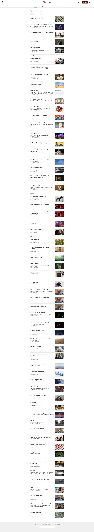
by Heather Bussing (34, 161)
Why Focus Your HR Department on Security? (41, 479)
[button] (35, 6)
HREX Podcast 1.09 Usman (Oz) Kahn (39, 297)
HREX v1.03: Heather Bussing (37, 428)
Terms (52, 524)
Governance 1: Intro (35, 47)
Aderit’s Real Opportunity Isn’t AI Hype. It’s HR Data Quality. (41, 26)
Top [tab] (35, 13)
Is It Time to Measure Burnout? (38, 196)
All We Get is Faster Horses (37, 371)
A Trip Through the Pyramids (35, 84)
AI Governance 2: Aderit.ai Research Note (40, 40)
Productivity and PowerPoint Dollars (39, 17)
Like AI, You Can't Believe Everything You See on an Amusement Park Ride (40, 136)
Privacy (49, 524)
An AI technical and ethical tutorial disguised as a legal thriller (42, 414)
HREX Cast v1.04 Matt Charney (38, 395)
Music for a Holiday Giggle (35, 445)
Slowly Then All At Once (36, 452)
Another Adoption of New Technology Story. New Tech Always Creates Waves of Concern (40, 109)
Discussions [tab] (39, 13)
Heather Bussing (36, 162)
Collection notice (57, 524)
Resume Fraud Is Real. (35, 58)
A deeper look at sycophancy (35, 231)
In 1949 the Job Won (35, 142)
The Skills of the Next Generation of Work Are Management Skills (41, 125)
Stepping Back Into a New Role (36, 453)
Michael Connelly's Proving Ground (39, 413)
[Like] (31, 29)
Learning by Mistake (35, 346)
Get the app (52, 526)
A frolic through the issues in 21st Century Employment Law (41, 429)
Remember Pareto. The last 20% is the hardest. (39, 489)
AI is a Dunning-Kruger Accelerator (37, 116)
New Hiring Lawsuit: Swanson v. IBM (39, 159)
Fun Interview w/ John (35, 436)
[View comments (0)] (38, 29)
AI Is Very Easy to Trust (36, 379)
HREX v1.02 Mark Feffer (36, 495)
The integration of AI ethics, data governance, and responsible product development (39, 389)
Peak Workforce (34, 90)
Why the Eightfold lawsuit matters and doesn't (42, 338)
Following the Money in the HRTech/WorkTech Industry (40, 314)
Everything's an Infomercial (37, 185)
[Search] (78, 2)
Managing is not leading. (35, 365)
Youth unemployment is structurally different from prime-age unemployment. (41, 179)
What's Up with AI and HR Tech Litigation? (40, 222)
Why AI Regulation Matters (37, 471)
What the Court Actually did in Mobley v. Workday (40, 248)
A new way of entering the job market (39, 204)
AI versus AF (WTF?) (35, 405)
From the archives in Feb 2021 (36, 465)
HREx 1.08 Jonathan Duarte (37, 305)
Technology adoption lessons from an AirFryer (39, 406)
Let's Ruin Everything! (35, 512)
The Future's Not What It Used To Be (39, 74)
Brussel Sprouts (34, 263)
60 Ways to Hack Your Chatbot (38, 330)
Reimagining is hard (34, 373)
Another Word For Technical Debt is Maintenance (39, 150)
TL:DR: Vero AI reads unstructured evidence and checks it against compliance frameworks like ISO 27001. (41, 68)
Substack (41, 529)
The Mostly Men (34, 282)
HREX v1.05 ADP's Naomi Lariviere (38, 387)
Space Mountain (34, 133)
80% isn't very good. (35, 487)
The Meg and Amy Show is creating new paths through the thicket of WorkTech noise (41, 438)
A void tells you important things (36, 422)
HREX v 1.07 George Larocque (37, 312)
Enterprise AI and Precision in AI (36, 298)
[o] (59, 292)
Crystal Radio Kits (34, 106)
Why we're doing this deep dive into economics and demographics (40, 77)
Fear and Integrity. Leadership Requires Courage (40, 354)
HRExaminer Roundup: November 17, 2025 (41, 504)
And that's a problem (34, 380)
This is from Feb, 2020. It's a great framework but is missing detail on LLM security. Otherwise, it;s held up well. (41, 481)
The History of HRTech (36, 99)
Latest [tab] (32, 13)
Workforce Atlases (35, 83)
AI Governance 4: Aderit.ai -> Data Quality (40, 24)
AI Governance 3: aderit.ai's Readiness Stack (41, 32)
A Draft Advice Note (34, 205)
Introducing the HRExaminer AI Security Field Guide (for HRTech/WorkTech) (40, 332)
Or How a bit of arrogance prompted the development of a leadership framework (41, 266)
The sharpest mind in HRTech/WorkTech (37, 396)
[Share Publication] (81, 2)
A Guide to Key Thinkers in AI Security (39, 322)
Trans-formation (34, 239)
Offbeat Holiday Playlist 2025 (37, 444)
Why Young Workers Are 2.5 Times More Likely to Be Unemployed (40, 176)
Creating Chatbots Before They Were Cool (38, 306)
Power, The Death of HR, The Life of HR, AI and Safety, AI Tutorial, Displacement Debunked (41, 506)
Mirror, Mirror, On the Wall (36, 229)
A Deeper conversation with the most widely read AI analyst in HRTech (41, 497)
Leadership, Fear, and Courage (38, 364)
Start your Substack (44, 526)
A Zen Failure (33, 256)
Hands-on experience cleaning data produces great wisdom (41, 462)
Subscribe (85, 2)
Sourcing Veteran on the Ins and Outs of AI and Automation (41, 291)
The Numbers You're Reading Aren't (37, 60)
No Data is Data (34, 420)
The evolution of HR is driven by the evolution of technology (41, 100)
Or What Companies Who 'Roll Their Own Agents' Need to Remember (41, 153)
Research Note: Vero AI (36, 66)
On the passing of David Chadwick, (37, 257)
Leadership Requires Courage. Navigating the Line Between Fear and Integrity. (41, 357)
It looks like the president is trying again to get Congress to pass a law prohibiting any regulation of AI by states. (41, 473)
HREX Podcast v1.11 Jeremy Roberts (39, 289)
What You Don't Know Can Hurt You (37, 324)
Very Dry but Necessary (36, 167)
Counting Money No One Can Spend (37, 18)
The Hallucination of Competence (38, 115)
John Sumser (35, 27)
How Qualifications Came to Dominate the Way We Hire (40, 143)
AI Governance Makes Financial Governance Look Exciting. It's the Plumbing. (41, 169)
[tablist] (36, 14)
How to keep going (35, 272)
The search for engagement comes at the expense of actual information (41, 188)
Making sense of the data (35, 41)
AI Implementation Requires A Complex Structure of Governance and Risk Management (40, 50)
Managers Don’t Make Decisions (38, 123)
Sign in (90, 2)
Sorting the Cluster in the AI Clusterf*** (37, 33)
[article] (47, 19)
